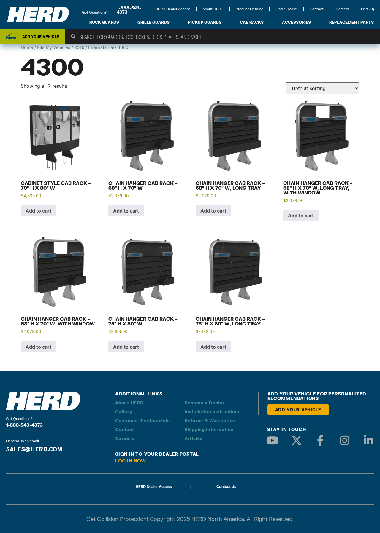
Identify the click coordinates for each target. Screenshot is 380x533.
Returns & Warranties (210, 420)
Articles (194, 438)
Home (27, 47)
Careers (342, 9)
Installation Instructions (213, 411)
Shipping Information (209, 429)
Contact (317, 9)
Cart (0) (367, 9)
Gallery (123, 411)
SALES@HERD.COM (34, 449)
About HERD (213, 9)
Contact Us (226, 486)
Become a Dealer (205, 402)
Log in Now (130, 460)
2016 (79, 47)
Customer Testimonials (142, 420)
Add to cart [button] (38, 211)
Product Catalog (249, 9)
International (101, 47)
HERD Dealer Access (172, 9)
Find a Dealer (286, 9)
